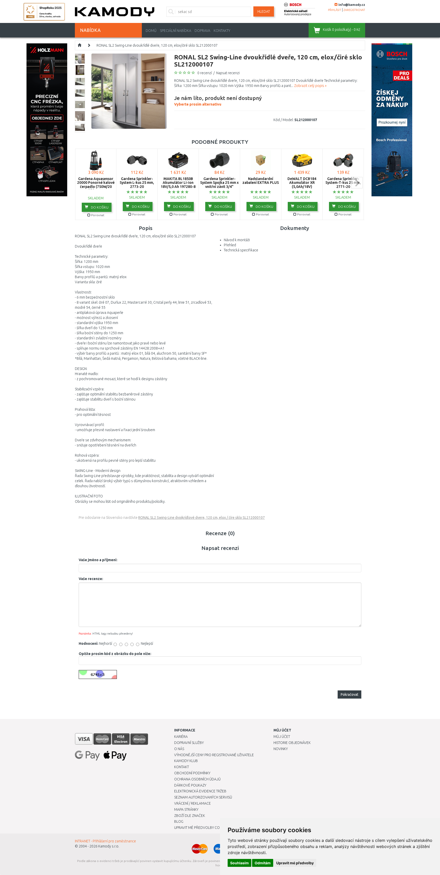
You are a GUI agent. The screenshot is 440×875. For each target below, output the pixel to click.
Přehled (230, 245)
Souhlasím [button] (239, 863)
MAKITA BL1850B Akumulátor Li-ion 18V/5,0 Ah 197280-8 (178, 183)
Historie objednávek (292, 743)
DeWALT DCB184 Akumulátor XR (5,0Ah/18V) (301, 183)
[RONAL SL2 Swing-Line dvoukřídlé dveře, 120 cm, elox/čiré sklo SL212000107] (129, 91)
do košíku (99, 207)
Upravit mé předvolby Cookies (201, 828)
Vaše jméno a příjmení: (98, 560)
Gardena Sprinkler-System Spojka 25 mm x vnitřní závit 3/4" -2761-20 (219, 184)
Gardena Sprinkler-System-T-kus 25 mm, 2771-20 (343, 183)
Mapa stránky (186, 809)
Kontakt (181, 767)
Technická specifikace (241, 250)
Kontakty (222, 31)
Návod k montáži (237, 240)
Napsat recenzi (228, 73)
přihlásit (334, 9)
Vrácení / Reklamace (192, 803)
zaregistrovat (354, 9)
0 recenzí (204, 73)
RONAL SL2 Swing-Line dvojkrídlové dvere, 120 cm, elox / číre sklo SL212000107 (201, 518)
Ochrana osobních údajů (197, 779)
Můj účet (281, 737)
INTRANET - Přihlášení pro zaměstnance (105, 841)
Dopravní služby (189, 743)
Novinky (280, 749)
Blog (178, 821)
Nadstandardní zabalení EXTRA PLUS (260, 181)
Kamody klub (186, 761)
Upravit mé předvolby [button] (295, 863)
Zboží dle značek (189, 816)
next (357, 182)
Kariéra (181, 737)
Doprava (202, 31)
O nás (179, 749)
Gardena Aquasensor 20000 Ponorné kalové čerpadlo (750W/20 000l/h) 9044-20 (96, 184)
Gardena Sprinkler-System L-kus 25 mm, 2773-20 (137, 183)
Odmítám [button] (263, 863)
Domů (151, 31)
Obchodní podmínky (192, 773)
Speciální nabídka (175, 31)
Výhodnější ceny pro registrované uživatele (214, 755)
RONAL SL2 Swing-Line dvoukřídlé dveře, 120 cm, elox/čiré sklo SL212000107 (157, 45)
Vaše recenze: (91, 579)
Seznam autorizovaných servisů (203, 797)
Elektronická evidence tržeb (200, 791)
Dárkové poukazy (190, 785)
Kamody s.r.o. (108, 846)
